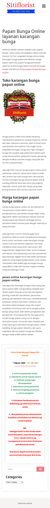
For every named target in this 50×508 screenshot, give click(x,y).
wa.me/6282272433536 (25, 366)
